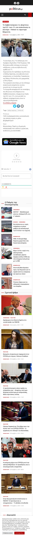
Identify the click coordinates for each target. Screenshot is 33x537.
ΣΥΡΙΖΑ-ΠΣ (20, 110)
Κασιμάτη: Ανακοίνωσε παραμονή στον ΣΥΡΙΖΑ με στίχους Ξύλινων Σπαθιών (16, 339)
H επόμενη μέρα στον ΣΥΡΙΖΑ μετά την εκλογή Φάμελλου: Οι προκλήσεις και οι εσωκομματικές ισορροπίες (16, 448)
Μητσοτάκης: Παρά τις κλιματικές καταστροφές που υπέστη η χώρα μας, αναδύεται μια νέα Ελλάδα (16, 127)
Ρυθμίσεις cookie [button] (7, 533)
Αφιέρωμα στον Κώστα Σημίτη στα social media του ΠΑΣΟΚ (16, 305)
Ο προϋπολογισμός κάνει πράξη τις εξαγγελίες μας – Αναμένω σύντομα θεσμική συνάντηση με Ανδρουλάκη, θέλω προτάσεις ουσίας (16, 373)
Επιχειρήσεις (16, 236)
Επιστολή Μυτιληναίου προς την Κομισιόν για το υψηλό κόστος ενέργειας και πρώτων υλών (6, 270)
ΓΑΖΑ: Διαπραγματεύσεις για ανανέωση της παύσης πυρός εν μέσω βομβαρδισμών (16, 117)
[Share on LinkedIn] (18, 106)
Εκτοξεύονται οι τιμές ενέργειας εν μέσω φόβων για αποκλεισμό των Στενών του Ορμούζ (6, 226)
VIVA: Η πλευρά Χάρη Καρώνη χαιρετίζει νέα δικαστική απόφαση (6, 240)
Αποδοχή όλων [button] (19, 533)
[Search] (25, 14)
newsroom (6, 35)
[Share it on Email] (22, 106)
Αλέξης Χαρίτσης (12, 110)
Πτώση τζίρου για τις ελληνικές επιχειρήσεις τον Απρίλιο (6, 283)
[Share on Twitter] (14, 106)
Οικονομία (16, 209)
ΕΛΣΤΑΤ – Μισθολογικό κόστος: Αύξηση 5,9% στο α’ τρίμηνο (6, 213)
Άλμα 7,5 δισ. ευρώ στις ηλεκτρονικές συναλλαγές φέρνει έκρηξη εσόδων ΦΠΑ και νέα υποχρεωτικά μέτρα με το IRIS (6, 253)
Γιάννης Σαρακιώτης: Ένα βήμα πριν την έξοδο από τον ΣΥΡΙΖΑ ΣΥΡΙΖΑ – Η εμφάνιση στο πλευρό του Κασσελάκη (16, 411)
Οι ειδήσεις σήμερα (9, 103)
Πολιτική (5, 21)
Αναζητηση (30, 15)
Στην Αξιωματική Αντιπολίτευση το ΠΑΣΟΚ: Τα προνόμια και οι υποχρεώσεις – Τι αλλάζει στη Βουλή (16, 484)
